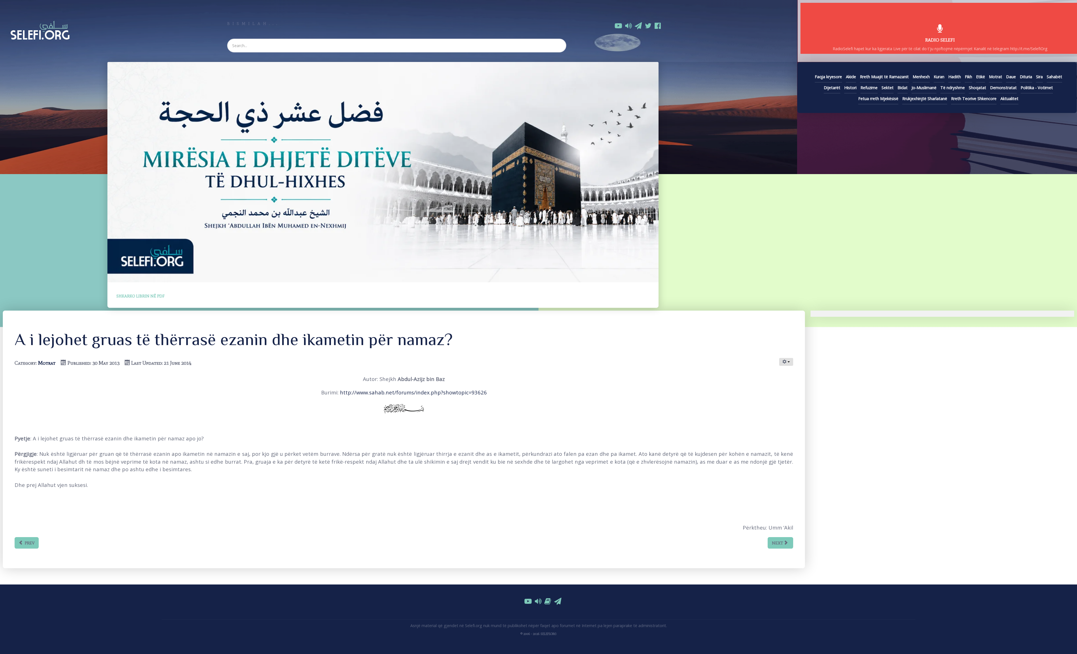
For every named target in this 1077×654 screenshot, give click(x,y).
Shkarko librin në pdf (140, 296)
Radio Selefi (940, 40)
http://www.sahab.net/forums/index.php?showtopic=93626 (413, 392)
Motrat (47, 363)
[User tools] (786, 362)
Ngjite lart (541, 651)
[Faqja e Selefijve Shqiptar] (40, 29)
